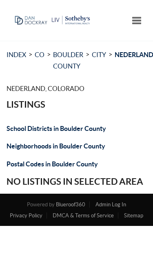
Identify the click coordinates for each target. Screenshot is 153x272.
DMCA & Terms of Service (83, 215)
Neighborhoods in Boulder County (56, 146)
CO (39, 54)
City (99, 54)
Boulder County (68, 60)
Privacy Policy (26, 215)
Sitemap (133, 215)
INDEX (16, 54)
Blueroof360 (70, 204)
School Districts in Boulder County (56, 128)
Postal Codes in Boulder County (52, 164)
